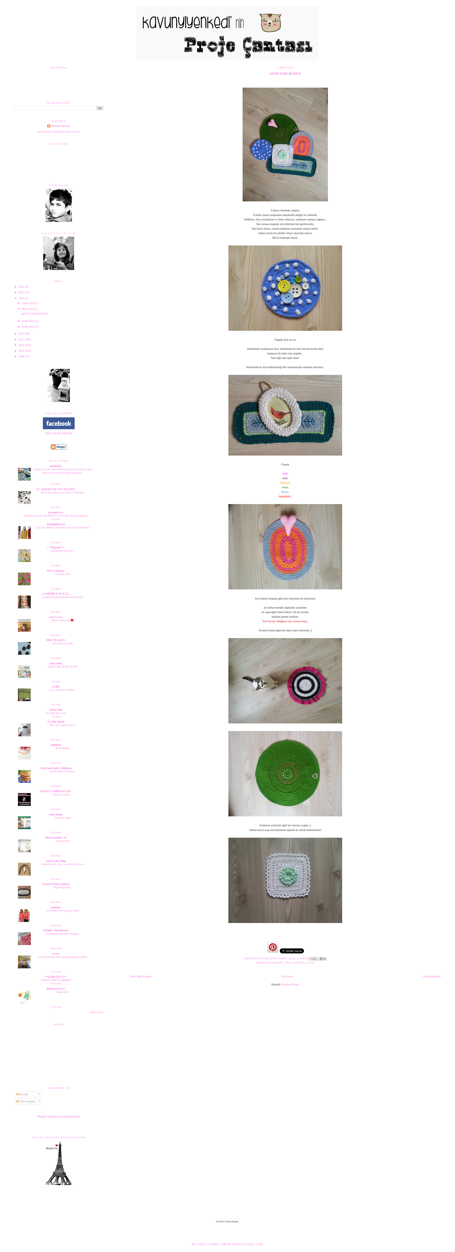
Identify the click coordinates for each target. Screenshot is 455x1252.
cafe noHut (55, 663)
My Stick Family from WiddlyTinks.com (227, 1244)
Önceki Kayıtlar (432, 976)
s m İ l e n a (56, 617)
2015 (21, 292)
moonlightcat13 (56, 524)
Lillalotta (55, 744)
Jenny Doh (55, 709)
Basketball (62, 991)
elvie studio (55, 814)
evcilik (56, 686)
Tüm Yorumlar (27, 1101)
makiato (56, 907)
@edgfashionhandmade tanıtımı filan (62, 596)
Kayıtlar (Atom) (290, 984)
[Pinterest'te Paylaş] (324, 959)
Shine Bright (62, 748)
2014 (21, 298)
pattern (299, 963)
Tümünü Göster (96, 1012)
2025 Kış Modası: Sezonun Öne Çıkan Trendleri (62, 527)
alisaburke (55, 465)
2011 (21, 345)
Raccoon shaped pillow (63, 724)
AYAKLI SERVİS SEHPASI (56, 979)
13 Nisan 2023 (62, 573)
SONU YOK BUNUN (285, 74)
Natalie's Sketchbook (55, 930)
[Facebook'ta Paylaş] (321, 959)
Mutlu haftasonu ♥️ (63, 620)
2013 (21, 333)
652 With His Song (55, 713)
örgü (288, 963)
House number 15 (55, 837)
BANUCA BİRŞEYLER (56, 791)
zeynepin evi (55, 512)
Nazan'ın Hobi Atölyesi (55, 884)
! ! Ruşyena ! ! (55, 547)
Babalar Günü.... (62, 794)
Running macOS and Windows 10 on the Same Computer (56, 515)
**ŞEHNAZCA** (56, 976)
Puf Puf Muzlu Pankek (62, 771)
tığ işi (310, 963)
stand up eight (62, 817)
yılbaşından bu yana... (62, 550)
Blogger (42, 1116)
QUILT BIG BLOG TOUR (62, 666)
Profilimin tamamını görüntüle (58, 132)
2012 (21, 339)
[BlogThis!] (314, 959)
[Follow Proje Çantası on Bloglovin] (58, 1184)
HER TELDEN (55, 640)
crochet (277, 963)
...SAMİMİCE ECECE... (56, 593)
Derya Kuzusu (56, 570)
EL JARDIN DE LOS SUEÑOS (55, 489)
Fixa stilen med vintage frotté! (62, 910)
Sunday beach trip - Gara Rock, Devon (62, 864)
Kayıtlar (23, 1094)
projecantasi (60, 126)
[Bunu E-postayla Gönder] (311, 959)
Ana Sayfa (287, 976)
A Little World (56, 721)
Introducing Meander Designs (62, 933)
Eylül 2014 (28, 303)
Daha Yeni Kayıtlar (140, 976)
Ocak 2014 (28, 326)
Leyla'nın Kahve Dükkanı (55, 768)
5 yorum (303, 958)
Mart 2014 (28, 308)
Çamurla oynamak (62, 643)
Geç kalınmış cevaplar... (62, 689)
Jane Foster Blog (56, 860)
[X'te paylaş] (318, 959)
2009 (21, 356)
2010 (21, 350)
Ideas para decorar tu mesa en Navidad (62, 492)
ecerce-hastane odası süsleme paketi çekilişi (62, 956)
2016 (21, 286)
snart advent (62, 840)
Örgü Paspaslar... (62, 887)
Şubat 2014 (28, 320)
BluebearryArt (56, 988)
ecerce (56, 953)
